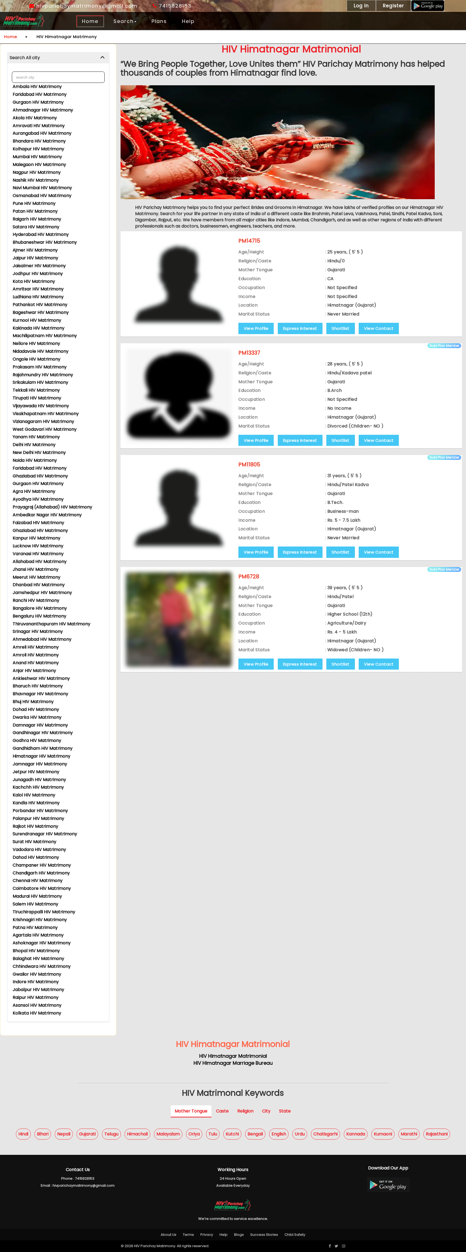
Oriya (194, 1134)
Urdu (300, 1134)
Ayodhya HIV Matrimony (38, 499)
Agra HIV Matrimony (34, 491)
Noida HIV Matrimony (35, 460)
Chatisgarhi (325, 1134)
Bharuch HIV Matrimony (38, 686)
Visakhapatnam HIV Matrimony (46, 413)
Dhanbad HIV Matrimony (39, 585)
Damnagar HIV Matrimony (40, 725)
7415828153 (174, 5)
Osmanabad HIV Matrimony (42, 195)
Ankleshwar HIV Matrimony (41, 678)
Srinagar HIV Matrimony (38, 631)
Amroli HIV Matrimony (36, 655)
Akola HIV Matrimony (35, 118)
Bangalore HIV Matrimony (40, 608)
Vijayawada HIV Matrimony (41, 406)
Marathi (409, 1134)
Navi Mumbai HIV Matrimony (42, 188)
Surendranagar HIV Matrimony (45, 834)
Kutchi (232, 1134)
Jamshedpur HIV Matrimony (42, 592)
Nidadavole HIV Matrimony (40, 351)
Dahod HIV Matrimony (36, 857)
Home (90, 21)
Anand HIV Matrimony (36, 663)
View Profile (256, 328)
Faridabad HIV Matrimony (40, 94)
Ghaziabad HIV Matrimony (40, 476)
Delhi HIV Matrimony (34, 445)
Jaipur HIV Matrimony (35, 258)
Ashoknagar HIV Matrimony (42, 943)
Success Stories (264, 1234)
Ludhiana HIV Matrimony (38, 297)
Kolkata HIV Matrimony (37, 1013)
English (279, 1134)
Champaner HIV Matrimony (42, 865)
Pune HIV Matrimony (34, 203)
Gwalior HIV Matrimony (37, 974)
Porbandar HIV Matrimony (40, 810)
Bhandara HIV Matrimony (39, 141)
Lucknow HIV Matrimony (38, 546)
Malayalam (168, 1134)
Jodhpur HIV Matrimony (38, 273)
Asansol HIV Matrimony (37, 1005)
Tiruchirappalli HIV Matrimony (44, 912)
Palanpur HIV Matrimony (38, 818)
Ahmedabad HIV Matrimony (42, 639)
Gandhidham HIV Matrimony (43, 748)
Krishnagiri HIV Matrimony (40, 920)
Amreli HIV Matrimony (36, 647)
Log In (361, 5)
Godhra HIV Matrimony (37, 740)
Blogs (239, 1234)
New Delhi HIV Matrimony (39, 452)
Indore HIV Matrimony (36, 982)
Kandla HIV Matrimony (36, 803)
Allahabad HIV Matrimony (40, 561)
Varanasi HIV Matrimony (38, 554)
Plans (159, 21)
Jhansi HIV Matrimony (36, 569)
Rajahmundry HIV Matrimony (43, 375)
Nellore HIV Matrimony (36, 343)
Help (188, 21)
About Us (168, 1234)
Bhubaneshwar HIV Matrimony (45, 242)
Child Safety (295, 1234)
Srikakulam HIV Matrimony (40, 382)
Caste (222, 1111)
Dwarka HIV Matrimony (37, 717)
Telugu (111, 1134)
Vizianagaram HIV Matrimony (43, 421)
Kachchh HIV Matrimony (38, 787)
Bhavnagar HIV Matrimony (40, 694)
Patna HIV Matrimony (35, 927)
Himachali (137, 1134)
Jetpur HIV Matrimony (36, 772)
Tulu (212, 1134)
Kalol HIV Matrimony (34, 795)
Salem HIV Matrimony (35, 904)
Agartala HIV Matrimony (38, 935)
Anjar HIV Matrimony (34, 670)
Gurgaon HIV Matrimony (38, 102)
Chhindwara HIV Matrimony (42, 966)
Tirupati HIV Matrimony (37, 398)
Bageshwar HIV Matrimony (41, 312)
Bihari (43, 1134)
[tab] (58, 58)
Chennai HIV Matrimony (38, 880)
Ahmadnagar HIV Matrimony (43, 110)
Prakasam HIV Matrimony (40, 367)
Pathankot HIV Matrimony (40, 304)
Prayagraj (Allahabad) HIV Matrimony (52, 507)
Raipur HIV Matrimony (36, 997)
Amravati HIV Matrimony (39, 126)
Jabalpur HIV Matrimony (38, 989)
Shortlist (341, 328)
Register (393, 5)
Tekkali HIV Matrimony (36, 390)
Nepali (63, 1134)
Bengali (255, 1134)
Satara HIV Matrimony (36, 227)
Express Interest (300, 328)
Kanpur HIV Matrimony (36, 538)
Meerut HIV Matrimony (36, 577)
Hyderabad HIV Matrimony (41, 234)
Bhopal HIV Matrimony (36, 951)
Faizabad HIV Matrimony (38, 523)
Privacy (206, 1234)
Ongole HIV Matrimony (36, 359)
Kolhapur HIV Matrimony (38, 149)
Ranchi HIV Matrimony (36, 600)
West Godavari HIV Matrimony (45, 429)
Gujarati (87, 1134)
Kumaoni (383, 1134)
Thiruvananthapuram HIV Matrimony (51, 624)
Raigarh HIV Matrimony (37, 219)
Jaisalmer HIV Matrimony (39, 266)
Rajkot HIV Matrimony (35, 826)
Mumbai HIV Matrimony (37, 157)
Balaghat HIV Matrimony (38, 958)
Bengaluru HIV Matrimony (39, 616)
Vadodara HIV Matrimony (39, 849)
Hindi (23, 1134)
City (266, 1111)
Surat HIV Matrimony (34, 842)
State (285, 1111)
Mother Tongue (191, 1111)
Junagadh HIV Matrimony (39, 779)
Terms (188, 1234)
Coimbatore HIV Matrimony (42, 888)
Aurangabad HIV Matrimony (42, 133)
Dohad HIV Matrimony (36, 709)
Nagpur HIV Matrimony (37, 172)
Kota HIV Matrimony (34, 281)
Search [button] (124, 21)
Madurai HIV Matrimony (37, 896)
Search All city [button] (25, 58)
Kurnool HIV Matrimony (37, 320)
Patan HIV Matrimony (35, 211)
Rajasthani (437, 1134)
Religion (245, 1111)
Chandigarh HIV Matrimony (41, 873)
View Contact (378, 328)
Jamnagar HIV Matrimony (40, 764)
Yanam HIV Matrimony (36, 437)
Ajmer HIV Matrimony (35, 250)
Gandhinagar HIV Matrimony (43, 733)
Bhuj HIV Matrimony (33, 701)
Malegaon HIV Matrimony (39, 164)
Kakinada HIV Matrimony (38, 328)
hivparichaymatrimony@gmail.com (86, 5)
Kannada (355, 1134)
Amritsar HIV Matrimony (38, 289)
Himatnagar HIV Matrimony (41, 756)
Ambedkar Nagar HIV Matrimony (47, 515)
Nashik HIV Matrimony (36, 180)
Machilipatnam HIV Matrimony (45, 335)
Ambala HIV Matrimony (37, 86)
